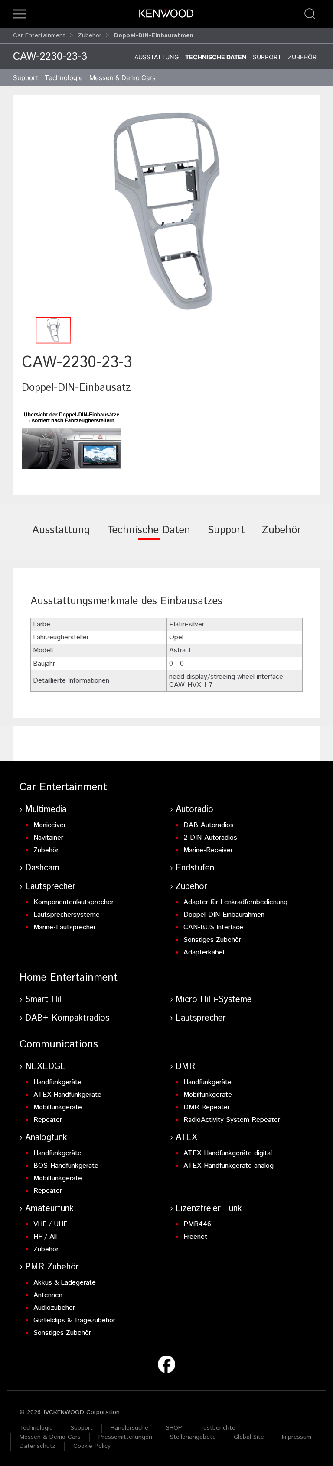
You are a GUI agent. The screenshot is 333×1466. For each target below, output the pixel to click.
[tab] (61, 536)
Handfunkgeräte (57, 1082)
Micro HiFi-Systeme (214, 999)
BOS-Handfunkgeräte (65, 1166)
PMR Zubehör (52, 1267)
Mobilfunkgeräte (57, 1107)
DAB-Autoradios (208, 825)
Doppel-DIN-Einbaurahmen (223, 915)
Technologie (36, 1428)
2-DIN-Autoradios (210, 838)
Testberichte (217, 1428)
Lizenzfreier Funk (209, 1208)
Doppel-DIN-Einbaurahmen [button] (153, 35)
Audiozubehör (54, 1308)
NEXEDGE (45, 1066)
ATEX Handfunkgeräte (67, 1095)
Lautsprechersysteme (66, 915)
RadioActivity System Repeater (231, 1120)
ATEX (186, 1137)
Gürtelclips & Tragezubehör (74, 1320)
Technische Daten (215, 57)
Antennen (47, 1295)
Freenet (195, 1237)
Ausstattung (156, 57)
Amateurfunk (49, 1208)
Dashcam (42, 868)
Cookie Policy (92, 1446)
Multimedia (45, 809)
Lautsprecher (50, 886)
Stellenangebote (193, 1437)
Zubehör (89, 35)
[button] (19, 14)
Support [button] (25, 78)
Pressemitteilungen (125, 1437)
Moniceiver (49, 825)
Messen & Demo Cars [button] (122, 78)
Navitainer (48, 838)
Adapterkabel (203, 952)
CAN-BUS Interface (213, 927)
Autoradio (194, 809)
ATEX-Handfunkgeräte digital (227, 1153)
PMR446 (197, 1224)
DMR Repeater (206, 1107)
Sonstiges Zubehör (212, 940)
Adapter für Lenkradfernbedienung (235, 902)
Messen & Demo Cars (50, 1437)
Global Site (249, 1437)
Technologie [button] (64, 78)
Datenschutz (38, 1446)
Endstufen (195, 868)
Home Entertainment (69, 977)
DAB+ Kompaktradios (67, 1018)
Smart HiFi (45, 999)
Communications (59, 1044)
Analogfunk (46, 1137)
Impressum (296, 1437)
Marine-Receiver (208, 850)
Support (267, 57)
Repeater (47, 1120)
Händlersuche (129, 1428)
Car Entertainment (39, 35)
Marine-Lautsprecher (64, 927)
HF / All (45, 1237)
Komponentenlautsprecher (73, 902)
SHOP (174, 1428)
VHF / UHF (50, 1224)
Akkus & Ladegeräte (64, 1283)
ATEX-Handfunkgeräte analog (228, 1166)
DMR (185, 1066)
